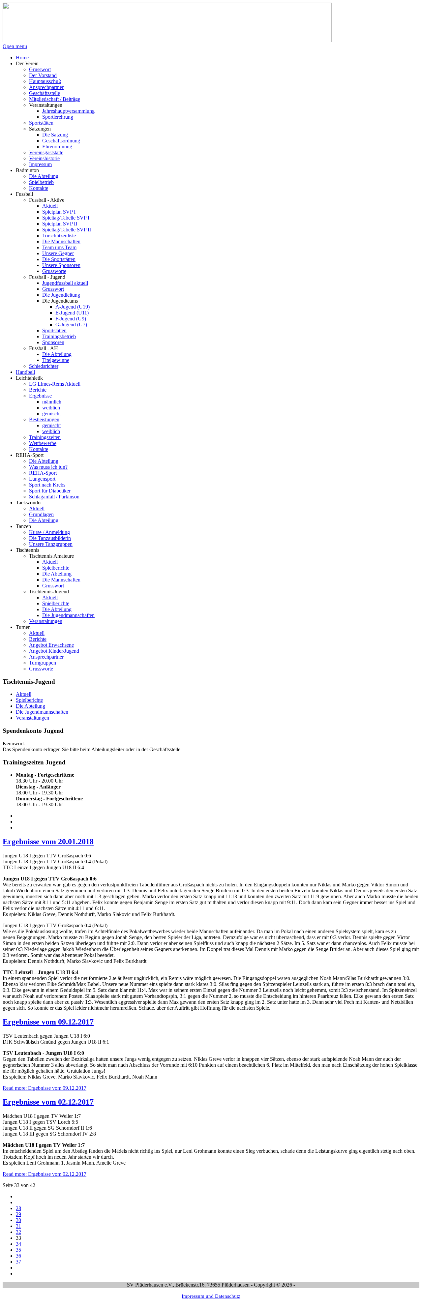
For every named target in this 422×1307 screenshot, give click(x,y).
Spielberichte (29, 700)
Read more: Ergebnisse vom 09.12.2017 (44, 1088)
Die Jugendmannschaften (42, 712)
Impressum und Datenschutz (211, 1296)
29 (18, 1214)
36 (18, 1256)
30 (18, 1220)
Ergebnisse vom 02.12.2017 (48, 1102)
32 (18, 1232)
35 (18, 1250)
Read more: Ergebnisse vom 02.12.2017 (44, 1174)
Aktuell (23, 694)
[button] (27, 63)
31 (18, 1226)
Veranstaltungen (32, 718)
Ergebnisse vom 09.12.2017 (48, 1022)
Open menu (15, 46)
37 (18, 1261)
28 (18, 1208)
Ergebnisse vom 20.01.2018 (48, 841)
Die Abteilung (30, 706)
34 (18, 1244)
